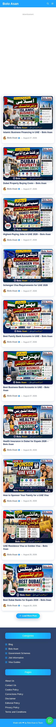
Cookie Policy (12, 689)
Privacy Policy (12, 707)
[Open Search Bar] (48, 3)
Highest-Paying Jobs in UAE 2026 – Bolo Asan (27, 234)
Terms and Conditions (15, 712)
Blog (10, 644)
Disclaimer (10, 698)
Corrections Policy (14, 694)
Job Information (16, 657)
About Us (9, 681)
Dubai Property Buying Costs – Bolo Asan (24, 183)
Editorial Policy (12, 703)
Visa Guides (14, 662)
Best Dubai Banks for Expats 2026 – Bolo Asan (27, 600)
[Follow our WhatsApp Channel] (49, 720)
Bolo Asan (10, 3)
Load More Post (29, 616)
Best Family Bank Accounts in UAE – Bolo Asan (27, 336)
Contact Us (10, 685)
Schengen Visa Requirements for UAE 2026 (25, 285)
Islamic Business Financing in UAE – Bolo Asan (27, 132)
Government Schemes (19, 653)
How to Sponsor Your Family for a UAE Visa (26, 495)
